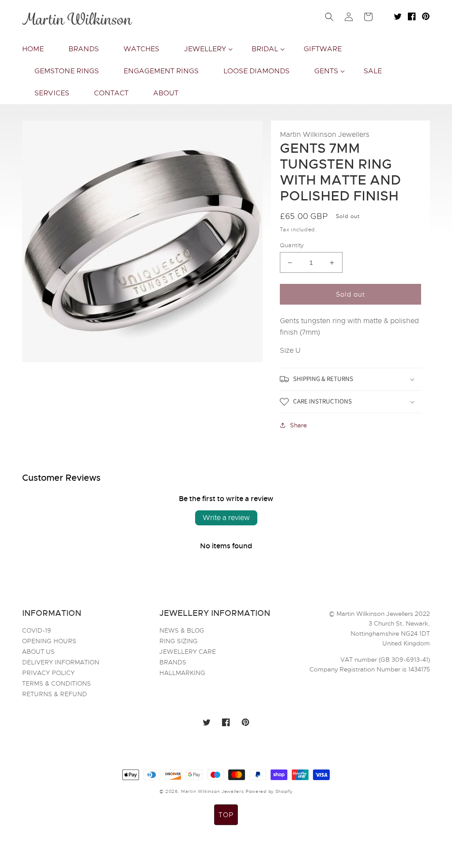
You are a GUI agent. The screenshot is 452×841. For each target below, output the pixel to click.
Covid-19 (36, 630)
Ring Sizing (178, 641)
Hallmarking (182, 673)
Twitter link (398, 16)
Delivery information (60, 662)
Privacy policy (48, 673)
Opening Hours (49, 641)
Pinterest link (426, 16)
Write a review (226, 517)
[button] (205, 49)
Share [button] (298, 425)
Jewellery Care (187, 652)
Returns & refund (54, 694)
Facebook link (412, 16)
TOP (226, 815)
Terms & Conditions (56, 683)
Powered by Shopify (269, 791)
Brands (172, 662)
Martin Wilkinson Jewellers (212, 791)
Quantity (292, 245)
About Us (38, 652)
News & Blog (181, 630)
